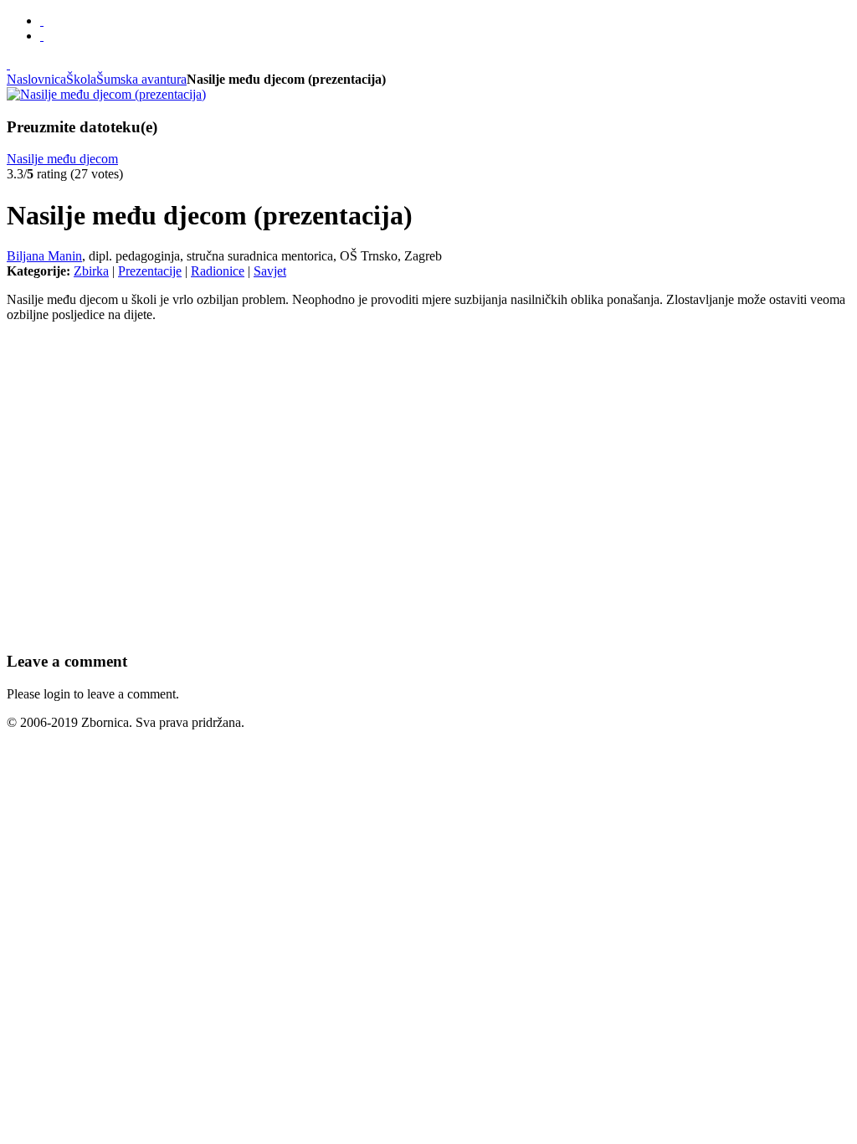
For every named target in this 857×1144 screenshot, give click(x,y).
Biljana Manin (44, 256)
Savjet (270, 271)
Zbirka (91, 271)
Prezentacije (150, 271)
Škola (81, 79)
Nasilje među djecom (62, 159)
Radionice (217, 271)
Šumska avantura (141, 79)
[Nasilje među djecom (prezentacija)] (106, 94)
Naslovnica (36, 79)
